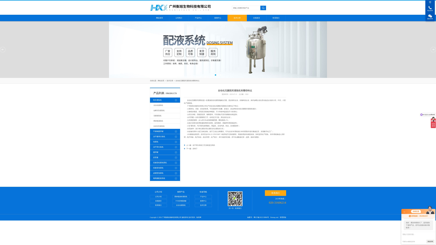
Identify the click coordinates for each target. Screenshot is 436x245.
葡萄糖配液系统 (159, 178)
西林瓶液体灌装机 (181, 196)
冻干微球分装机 (159, 136)
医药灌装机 (157, 100)
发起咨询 (430, 241)
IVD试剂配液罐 (181, 201)
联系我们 (276, 18)
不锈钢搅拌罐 (158, 131)
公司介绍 (158, 196)
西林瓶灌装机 (158, 121)
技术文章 (237, 18)
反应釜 (155, 157)
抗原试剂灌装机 (159, 126)
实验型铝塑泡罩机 (160, 163)
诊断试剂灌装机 (159, 110)
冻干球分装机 (158, 147)
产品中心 (198, 18)
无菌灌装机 (157, 116)
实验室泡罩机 (158, 168)
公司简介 (179, 18)
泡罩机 (155, 142)
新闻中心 (217, 18)
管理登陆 (283, 217)
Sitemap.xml (274, 217)
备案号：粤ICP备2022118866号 (258, 217)
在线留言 (256, 18)
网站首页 (159, 18)
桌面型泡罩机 (158, 173)
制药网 (198, 217)
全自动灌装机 (158, 105)
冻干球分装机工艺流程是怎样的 (204, 145)
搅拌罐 (155, 152)
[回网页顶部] (430, 2)
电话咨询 (430, 10)
